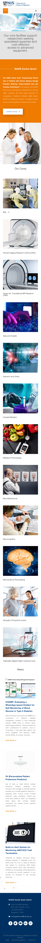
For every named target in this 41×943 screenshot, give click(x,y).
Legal (7, 940)
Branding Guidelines (18, 940)
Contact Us (32, 940)
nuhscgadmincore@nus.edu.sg (21, 916)
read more (10, 740)
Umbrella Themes (11, 111)
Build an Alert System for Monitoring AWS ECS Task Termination (19, 850)
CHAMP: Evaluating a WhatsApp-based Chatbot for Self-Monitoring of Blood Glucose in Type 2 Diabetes (20, 706)
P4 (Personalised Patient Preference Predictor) (18, 778)
